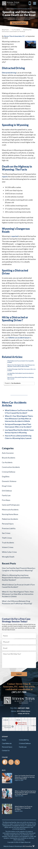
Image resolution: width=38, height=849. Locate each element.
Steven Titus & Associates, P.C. (10, 3)
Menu (34, 3)
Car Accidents (16, 29)
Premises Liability (8, 528)
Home (4, 740)
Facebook (5, 762)
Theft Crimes (7, 538)
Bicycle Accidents (8, 458)
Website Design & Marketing (12, 846)
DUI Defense (7, 491)
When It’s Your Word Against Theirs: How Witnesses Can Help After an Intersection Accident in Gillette (19, 418)
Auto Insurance (8, 453)
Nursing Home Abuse (10, 514)
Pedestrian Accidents (10, 519)
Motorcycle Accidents (10, 509)
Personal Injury (8, 524)
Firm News (6, 500)
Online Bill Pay (24, 740)
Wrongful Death (8, 557)
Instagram (11, 762)
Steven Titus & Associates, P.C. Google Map (19, 724)
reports (5, 176)
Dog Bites (5, 476)
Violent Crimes (7, 547)
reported (14, 236)
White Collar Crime (9, 552)
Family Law (6, 495)
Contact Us (6, 750)
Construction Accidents (11, 467)
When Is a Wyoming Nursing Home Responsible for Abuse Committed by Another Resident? (16, 577)
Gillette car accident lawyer (19, 338)
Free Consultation (19, 23)
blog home (5, 29)
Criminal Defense (8, 472)
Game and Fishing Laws (11, 505)
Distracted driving (9, 73)
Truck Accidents (8, 542)
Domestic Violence (9, 481)
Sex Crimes (6, 533)
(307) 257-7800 (29, 3)
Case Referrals (7, 743)
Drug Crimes (7, 486)
